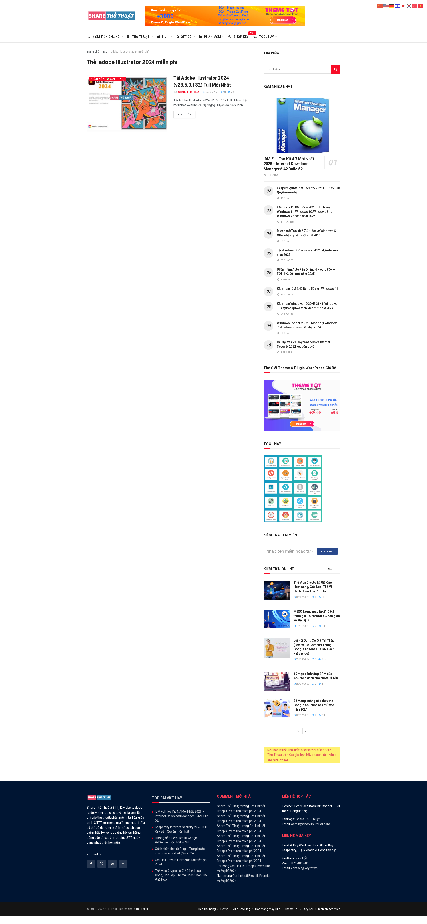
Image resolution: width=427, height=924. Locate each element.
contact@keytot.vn (304, 868)
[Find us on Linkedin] (123, 864)
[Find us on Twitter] (101, 864)
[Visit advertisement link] (225, 16)
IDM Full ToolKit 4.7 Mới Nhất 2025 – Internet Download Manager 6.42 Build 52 (289, 163)
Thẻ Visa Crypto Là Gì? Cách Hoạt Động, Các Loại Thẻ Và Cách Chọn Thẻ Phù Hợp (313, 587)
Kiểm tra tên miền (329, 909)
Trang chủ (93, 51)
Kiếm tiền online (105, 37)
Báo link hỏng (207, 909)
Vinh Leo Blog (241, 909)
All (329, 569)
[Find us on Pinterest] (112, 864)
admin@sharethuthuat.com (310, 824)
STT (107, 908)
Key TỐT (302, 858)
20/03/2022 (302, 683)
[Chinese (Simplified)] (380, 6)
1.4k (323, 626)
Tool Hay (266, 37)
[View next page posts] (305, 731)
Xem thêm (186, 114)
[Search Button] (335, 69)
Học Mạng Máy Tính (267, 909)
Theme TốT (292, 909)
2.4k (323, 715)
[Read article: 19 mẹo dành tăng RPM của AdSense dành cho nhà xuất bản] (277, 681)
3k (232, 92)
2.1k (323, 659)
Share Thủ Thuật (189, 92)
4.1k (323, 683)
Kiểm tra (327, 551)
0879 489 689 (299, 863)
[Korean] (409, 6)
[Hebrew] (398, 6)
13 (322, 597)
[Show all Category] (337, 569)
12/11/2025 (302, 626)
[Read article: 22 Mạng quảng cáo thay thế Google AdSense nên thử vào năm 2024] (277, 708)
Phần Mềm (212, 37)
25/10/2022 (302, 659)
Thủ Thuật (141, 37)
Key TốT (309, 909)
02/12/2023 (302, 715)
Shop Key (241, 36)
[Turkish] (415, 6)
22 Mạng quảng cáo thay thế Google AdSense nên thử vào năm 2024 (314, 705)
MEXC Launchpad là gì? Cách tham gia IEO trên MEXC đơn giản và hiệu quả (317, 616)
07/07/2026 (302, 597)
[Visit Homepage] (112, 15)
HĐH (165, 37)
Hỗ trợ (224, 909)
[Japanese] (403, 6)
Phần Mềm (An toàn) (107, 79)
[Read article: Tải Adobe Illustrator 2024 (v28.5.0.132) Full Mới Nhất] (127, 103)
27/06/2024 (212, 92)
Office (186, 37)
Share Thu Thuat (138, 908)
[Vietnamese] (421, 6)
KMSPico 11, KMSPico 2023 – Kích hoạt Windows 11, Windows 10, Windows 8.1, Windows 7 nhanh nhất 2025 (304, 211)
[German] (392, 6)
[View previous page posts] (298, 731)
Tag (105, 51)
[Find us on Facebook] (91, 864)
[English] (386, 6)
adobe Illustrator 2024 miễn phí (130, 51)
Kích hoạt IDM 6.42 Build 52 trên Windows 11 (307, 288)
